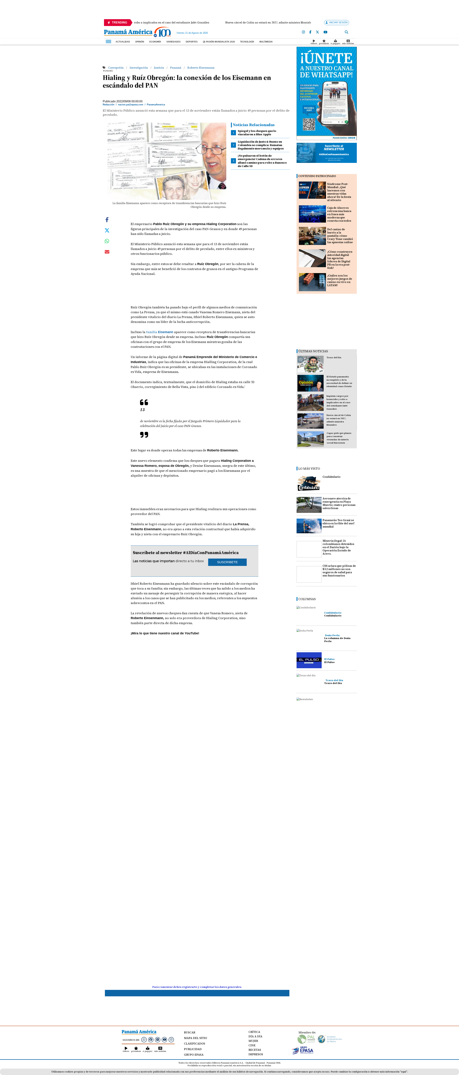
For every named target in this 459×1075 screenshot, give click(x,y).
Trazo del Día (333, 357)
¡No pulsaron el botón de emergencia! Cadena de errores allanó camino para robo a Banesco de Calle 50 (262, 161)
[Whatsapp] (144, 1039)
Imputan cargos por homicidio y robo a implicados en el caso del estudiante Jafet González (338, 402)
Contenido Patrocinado (317, 176)
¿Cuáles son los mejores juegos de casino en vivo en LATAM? (339, 280)
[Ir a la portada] (128, 32)
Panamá (176, 68)
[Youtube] (325, 32)
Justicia (159, 68)
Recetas (255, 1050)
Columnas (307, 599)
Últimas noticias (313, 351)
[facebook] (310, 32)
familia (159, 332)
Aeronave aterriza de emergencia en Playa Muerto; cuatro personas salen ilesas (339, 503)
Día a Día (255, 1036)
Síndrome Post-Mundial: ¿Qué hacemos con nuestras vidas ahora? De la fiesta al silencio (339, 192)
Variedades (173, 41)
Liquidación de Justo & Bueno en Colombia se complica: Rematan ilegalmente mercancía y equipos (261, 145)
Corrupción (116, 68)
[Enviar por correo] (107, 252)
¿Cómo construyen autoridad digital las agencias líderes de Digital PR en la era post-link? (339, 260)
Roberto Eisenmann (200, 68)
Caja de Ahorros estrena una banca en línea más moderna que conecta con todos (339, 214)
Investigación (139, 68)
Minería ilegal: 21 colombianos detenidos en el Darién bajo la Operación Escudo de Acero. (338, 547)
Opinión (139, 41)
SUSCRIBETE (227, 562)
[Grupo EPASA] (302, 1053)
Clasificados (194, 1043)
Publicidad (193, 1049)
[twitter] (317, 32)
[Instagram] (303, 32)
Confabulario (331, 477)
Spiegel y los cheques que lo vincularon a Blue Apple (257, 132)
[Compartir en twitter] (107, 230)
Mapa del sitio (195, 1038)
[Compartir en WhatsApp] (107, 242)
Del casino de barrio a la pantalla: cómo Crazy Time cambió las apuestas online (340, 235)
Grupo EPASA (194, 1055)
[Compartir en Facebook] (107, 219)
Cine (252, 1045)
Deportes (192, 41)
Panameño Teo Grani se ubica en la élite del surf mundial (338, 523)
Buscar (189, 1032)
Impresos (256, 1054)
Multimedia (266, 41)
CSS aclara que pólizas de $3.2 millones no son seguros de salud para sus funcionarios (339, 570)
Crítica (254, 1032)
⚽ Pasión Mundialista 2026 (219, 41)
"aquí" (403, 1071)
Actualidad (123, 41)
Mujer (253, 1041)
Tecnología (247, 41)
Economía (155, 41)
